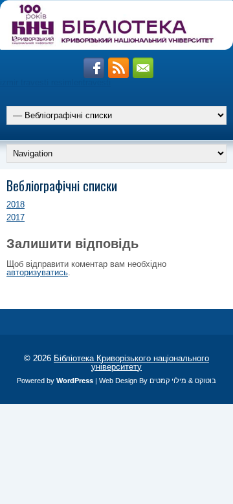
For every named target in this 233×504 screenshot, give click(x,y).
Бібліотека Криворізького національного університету (131, 362)
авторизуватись (37, 272)
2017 (15, 217)
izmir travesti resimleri (41, 82)
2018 (15, 204)
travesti (97, 82)
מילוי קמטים (168, 380)
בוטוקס (205, 380)
